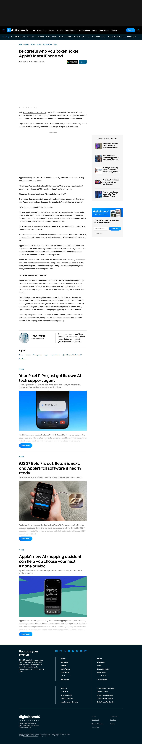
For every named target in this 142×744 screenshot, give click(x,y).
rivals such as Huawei (57, 314)
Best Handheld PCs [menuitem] (65, 37)
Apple (21, 355)
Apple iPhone (55, 355)
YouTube (69, 651)
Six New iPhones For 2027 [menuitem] (35, 37)
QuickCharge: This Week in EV (72, 355)
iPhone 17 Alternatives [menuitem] (99, 37)
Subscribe (115, 228)
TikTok (73, 651)
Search (138, 30)
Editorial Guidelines (67, 698)
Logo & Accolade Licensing (69, 702)
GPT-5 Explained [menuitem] (132, 37)
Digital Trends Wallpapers (105, 695)
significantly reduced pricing (56, 306)
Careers (94, 716)
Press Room (113, 720)
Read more (26, 445)
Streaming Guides (103, 669)
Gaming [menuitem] (60, 30)
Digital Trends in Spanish (105, 698)
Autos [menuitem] (94, 30)
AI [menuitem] (34, 30)
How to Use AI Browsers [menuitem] (82, 37)
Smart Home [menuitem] (104, 30)
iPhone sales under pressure (34, 112)
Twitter (65, 651)
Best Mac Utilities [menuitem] (51, 37)
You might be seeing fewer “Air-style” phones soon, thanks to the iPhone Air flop (111, 171)
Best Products (101, 673)
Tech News (22, 359)
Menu (3, 30)
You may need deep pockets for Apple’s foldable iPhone (110, 194)
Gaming (63, 666)
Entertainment (65, 676)
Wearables (100, 662)
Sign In (130, 30)
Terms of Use (95, 727)
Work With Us (95, 720)
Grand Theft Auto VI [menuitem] (18, 37)
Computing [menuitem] (41, 30)
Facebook (56, 651)
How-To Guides (102, 676)
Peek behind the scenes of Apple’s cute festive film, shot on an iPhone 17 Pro (111, 159)
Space (99, 666)
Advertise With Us (66, 695)
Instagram (61, 651)
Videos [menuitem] (114, 30)
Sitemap (112, 724)
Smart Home (65, 673)
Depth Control (28, 237)
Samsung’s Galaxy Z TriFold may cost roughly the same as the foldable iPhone (110, 146)
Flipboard (86, 651)
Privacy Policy (98, 233)
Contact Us (64, 691)
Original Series (102, 679)
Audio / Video (65, 669)
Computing (64, 662)
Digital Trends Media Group (30, 736)
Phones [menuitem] (51, 30)
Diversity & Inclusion (97, 724)
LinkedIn (81, 651)
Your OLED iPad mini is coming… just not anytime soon (111, 182)
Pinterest (77, 651)
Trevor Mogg (24, 62)
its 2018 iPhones (53, 123)
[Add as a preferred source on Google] (72, 62)
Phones (63, 659)
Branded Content (102, 691)
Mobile (28, 355)
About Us (64, 688)
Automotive (65, 679)
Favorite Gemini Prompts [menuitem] (116, 37)
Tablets (99, 659)
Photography (37, 355)
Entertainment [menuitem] (71, 30)
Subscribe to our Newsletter (106, 688)
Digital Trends (13, 33)
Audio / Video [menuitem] (84, 30)
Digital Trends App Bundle (105, 702)
